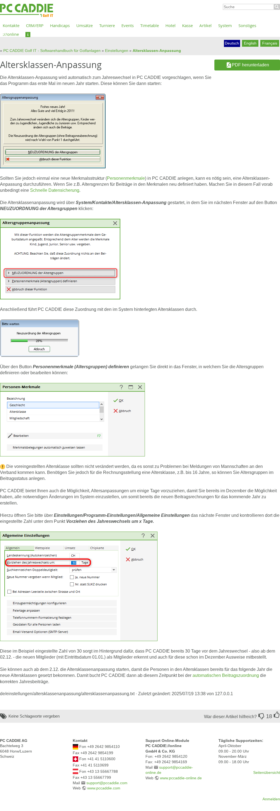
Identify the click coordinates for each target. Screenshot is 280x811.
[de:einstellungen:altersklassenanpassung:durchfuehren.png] (39, 337)
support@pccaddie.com (106, 783)
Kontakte (11, 25)
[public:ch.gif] (75, 759)
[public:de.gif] (75, 746)
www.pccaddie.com (103, 788)
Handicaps (60, 25)
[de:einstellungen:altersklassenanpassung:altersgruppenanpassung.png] (53, 130)
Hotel (170, 25)
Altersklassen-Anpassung (157, 50)
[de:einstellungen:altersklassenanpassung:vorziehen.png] (79, 586)
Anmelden (271, 799)
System (225, 25)
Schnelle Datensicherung (54, 190)
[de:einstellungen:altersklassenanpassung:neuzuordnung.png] (60, 258)
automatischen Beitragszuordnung (225, 675)
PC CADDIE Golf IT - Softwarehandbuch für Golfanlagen (52, 50)
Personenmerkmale (126, 178)
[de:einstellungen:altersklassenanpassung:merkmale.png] (72, 419)
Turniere (107, 25)
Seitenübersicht (266, 772)
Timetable (149, 25)
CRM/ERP (34, 25)
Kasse (187, 25)
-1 (261, 716)
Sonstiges (247, 25)
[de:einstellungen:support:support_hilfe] (27, 34)
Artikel (205, 25)
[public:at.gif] (75, 771)
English (250, 43)
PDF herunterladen (250, 65)
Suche (277, 7)
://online (11, 34)
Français (269, 43)
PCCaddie (26, 10)
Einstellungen (116, 50)
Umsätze (84, 25)
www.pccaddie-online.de (181, 778)
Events (127, 25)
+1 (276, 715)
